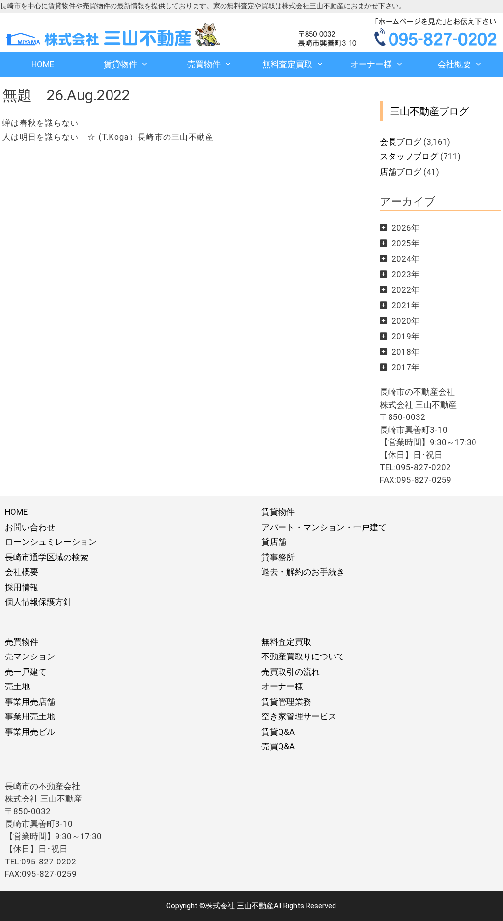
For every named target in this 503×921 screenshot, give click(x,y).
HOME (42, 64)
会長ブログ (400, 142)
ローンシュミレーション (51, 542)
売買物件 (204, 64)
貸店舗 (273, 542)
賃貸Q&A (278, 732)
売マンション (30, 656)
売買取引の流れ (290, 672)
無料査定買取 (287, 64)
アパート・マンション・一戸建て (324, 527)
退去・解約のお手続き (303, 572)
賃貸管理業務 (286, 702)
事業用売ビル (30, 732)
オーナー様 (371, 64)
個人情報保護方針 (38, 602)
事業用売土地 (30, 716)
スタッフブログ (409, 156)
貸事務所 (278, 557)
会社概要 (454, 64)
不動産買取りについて (303, 656)
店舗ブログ (400, 172)
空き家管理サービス (298, 716)
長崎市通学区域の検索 (46, 557)
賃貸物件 (120, 64)
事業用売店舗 (30, 702)
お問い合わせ (30, 527)
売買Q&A (278, 746)
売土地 (17, 686)
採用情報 (21, 587)
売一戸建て (26, 672)
